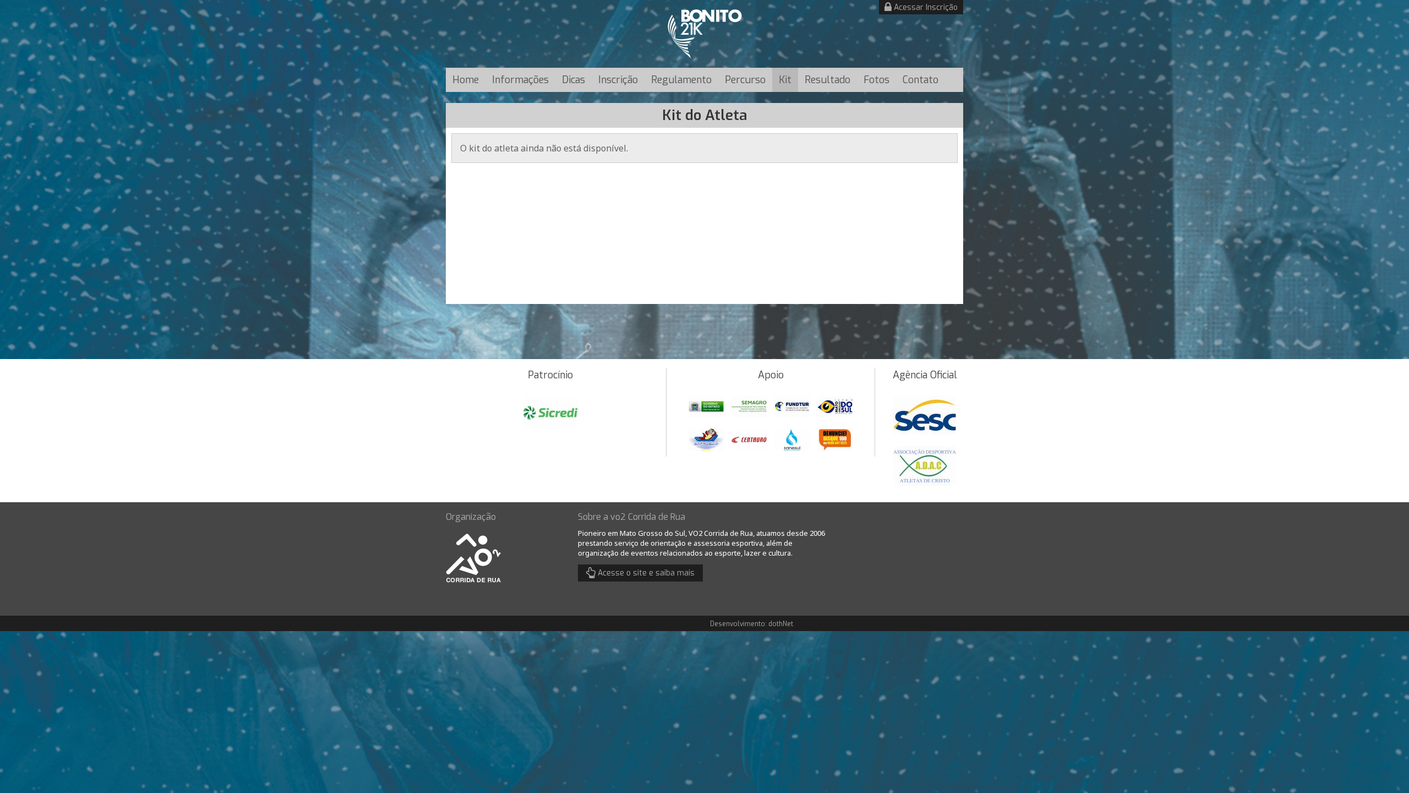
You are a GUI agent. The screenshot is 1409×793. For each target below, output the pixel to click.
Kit (785, 79)
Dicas (573, 79)
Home (465, 79)
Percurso (745, 79)
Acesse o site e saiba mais (645, 573)
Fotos (876, 79)
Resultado (827, 79)
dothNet (780, 624)
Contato (920, 79)
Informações (520, 79)
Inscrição (618, 79)
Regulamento (681, 79)
